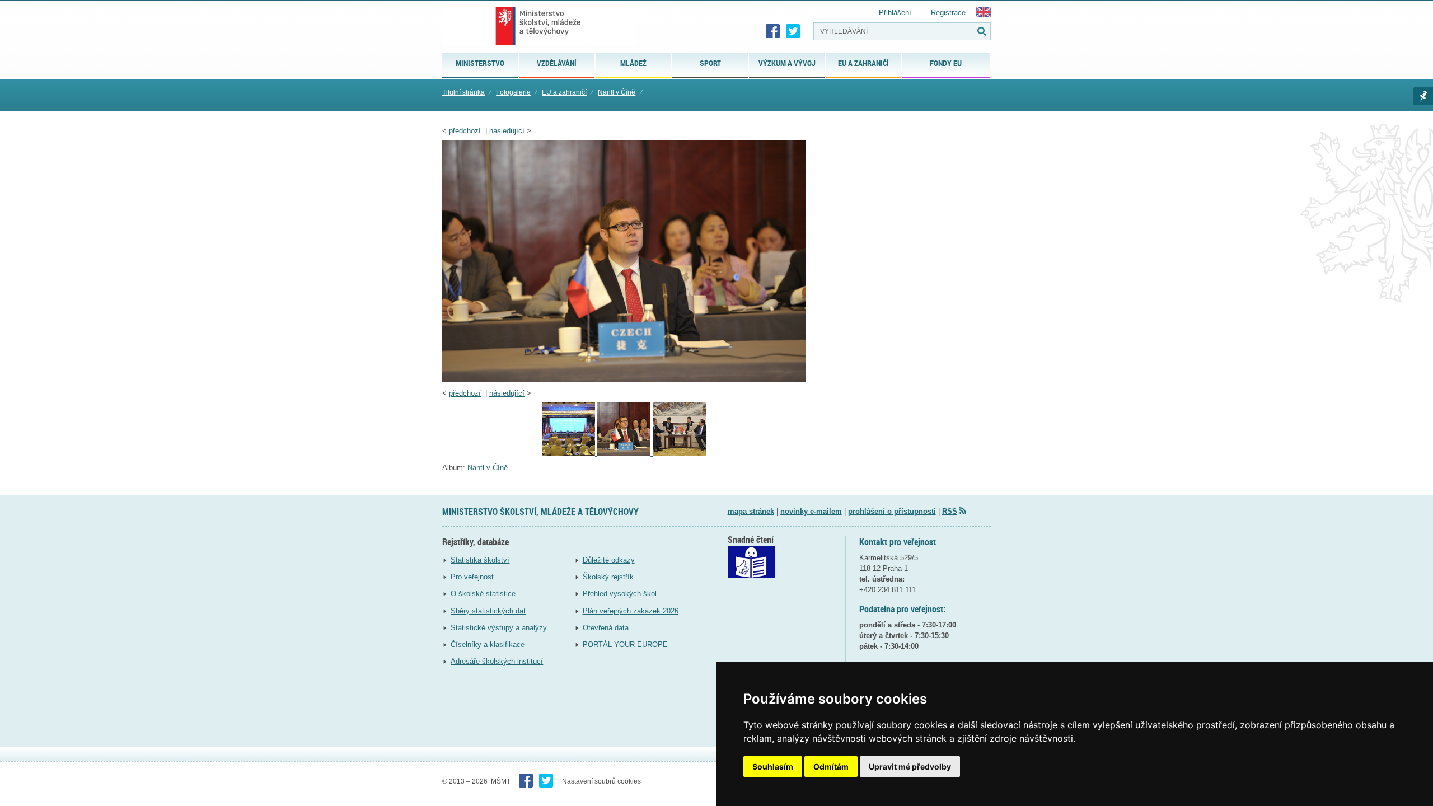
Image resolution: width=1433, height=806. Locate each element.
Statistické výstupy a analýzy (499, 628)
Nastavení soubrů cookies (601, 781)
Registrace (948, 12)
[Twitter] (793, 31)
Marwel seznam (1423, 96)
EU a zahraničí (564, 92)
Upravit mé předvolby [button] (910, 766)
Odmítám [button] (831, 766)
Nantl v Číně (616, 92)
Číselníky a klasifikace (488, 644)
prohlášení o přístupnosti (892, 511)
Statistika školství (480, 560)
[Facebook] (773, 31)
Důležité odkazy (609, 560)
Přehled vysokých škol (620, 593)
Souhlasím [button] (772, 766)
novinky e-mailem (811, 511)
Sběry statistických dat (488, 611)
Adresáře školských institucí (497, 661)
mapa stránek (751, 511)
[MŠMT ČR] (538, 26)
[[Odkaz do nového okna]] (751, 575)
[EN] (983, 14)
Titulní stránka (463, 92)
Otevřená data (606, 628)
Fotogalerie (513, 92)
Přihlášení (895, 12)
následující (507, 130)
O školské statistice (483, 593)
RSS (949, 511)
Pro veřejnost (472, 577)
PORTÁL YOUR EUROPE (625, 644)
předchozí (465, 130)
